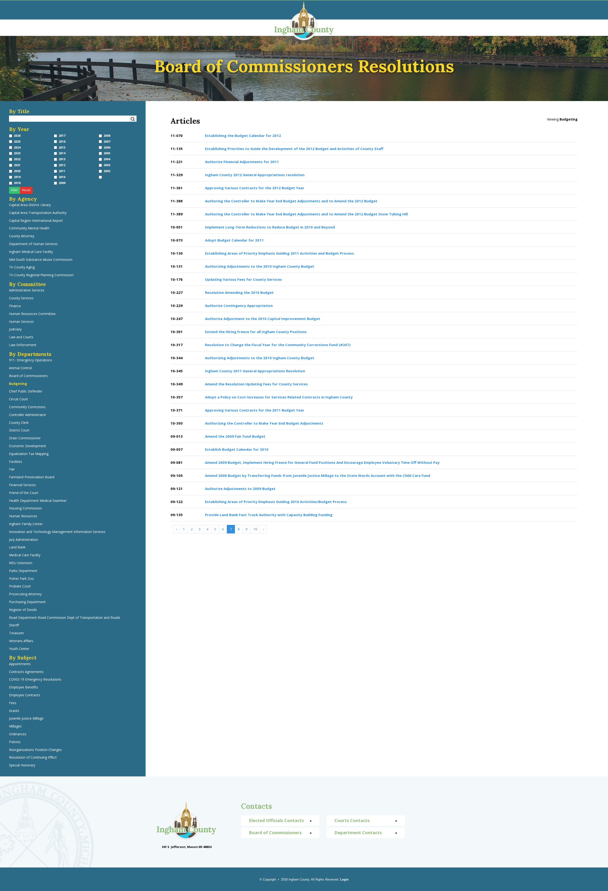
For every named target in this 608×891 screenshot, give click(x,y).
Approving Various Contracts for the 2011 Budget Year (254, 410)
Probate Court (20, 586)
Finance (15, 306)
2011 (62, 171)
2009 (62, 183)
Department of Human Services (33, 244)
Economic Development (27, 446)
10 (255, 529)
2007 (107, 142)
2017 (62, 136)
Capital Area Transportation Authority (37, 213)
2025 (17, 142)
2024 (17, 147)
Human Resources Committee (32, 314)
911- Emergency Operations (30, 360)
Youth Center (19, 649)
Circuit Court (18, 399)
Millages (15, 726)
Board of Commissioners (28, 376)
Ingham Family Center (26, 524)
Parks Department (23, 571)
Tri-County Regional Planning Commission (41, 275)
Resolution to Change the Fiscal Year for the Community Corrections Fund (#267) (278, 344)
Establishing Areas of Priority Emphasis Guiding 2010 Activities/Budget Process (276, 501)
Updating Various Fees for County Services (243, 279)
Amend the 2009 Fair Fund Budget (235, 436)
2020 (17, 171)
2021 (17, 165)
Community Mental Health (29, 228)
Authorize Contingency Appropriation (239, 305)
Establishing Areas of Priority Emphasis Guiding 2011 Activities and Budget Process (279, 253)
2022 (17, 159)
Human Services (21, 322)
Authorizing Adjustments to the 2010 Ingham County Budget (259, 266)
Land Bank (17, 547)
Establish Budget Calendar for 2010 (236, 449)
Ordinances (17, 734)
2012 (62, 165)
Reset (26, 190)
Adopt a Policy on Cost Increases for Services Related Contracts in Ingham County (279, 397)
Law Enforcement (22, 345)
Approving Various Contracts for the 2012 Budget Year (254, 187)
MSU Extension (20, 563)
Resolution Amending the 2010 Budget (239, 292)
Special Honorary (22, 765)
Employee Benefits (23, 687)
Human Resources (23, 516)
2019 (17, 177)
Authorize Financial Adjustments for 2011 (242, 161)
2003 (107, 165)
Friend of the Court (23, 493)
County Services (21, 298)
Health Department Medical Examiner (38, 501)
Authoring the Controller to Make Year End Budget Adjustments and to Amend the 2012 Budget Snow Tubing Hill (306, 214)
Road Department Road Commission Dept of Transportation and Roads (64, 618)
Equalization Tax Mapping (28, 454)
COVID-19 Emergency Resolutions (35, 680)
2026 (17, 136)
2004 (107, 159)
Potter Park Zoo (21, 579)
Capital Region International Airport (36, 221)
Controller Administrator (27, 415)
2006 (107, 147)
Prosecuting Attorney (25, 594)
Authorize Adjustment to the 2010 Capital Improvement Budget (262, 318)
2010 (62, 177)
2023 (17, 153)
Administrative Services (26, 290)
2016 (62, 142)
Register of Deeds (23, 610)
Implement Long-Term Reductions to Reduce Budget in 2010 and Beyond (270, 227)
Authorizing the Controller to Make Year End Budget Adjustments (264, 423)
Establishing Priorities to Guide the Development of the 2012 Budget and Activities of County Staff (294, 148)
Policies (15, 742)
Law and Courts (21, 337)
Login (344, 879)
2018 (17, 183)
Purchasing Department (27, 602)
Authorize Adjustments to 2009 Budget (240, 488)
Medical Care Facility (24, 555)
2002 (107, 171)
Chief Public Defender (25, 391)
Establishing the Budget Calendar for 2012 (243, 135)
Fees (12, 703)
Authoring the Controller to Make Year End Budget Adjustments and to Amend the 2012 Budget (291, 201)
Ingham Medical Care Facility (31, 252)
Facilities (15, 462)
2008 (107, 136)
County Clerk (18, 423)
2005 (107, 153)
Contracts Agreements (26, 672)
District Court (19, 430)
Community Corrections (27, 407)
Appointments (20, 664)
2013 (62, 159)
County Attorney (21, 236)
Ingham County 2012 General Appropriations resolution (254, 174)
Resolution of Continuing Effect (33, 757)
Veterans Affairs (21, 641)
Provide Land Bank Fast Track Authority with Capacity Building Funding (268, 514)
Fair (12, 469)
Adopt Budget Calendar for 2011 (234, 240)
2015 (62, 147)
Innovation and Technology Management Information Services (57, 532)
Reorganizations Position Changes (35, 750)
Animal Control (20, 368)
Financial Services (22, 485)
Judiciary (15, 329)
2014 (62, 153)
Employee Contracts (24, 695)
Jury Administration (23, 540)
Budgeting (18, 384)
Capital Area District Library (30, 205)
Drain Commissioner (25, 438)
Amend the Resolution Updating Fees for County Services (256, 384)
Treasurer (16, 633)
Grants (14, 711)
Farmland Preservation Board (31, 477)
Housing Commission (25, 508)
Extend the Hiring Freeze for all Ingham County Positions (256, 331)
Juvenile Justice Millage (26, 719)
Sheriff (14, 625)
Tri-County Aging (22, 267)
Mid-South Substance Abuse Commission (40, 260)
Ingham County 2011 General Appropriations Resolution (255, 370)
